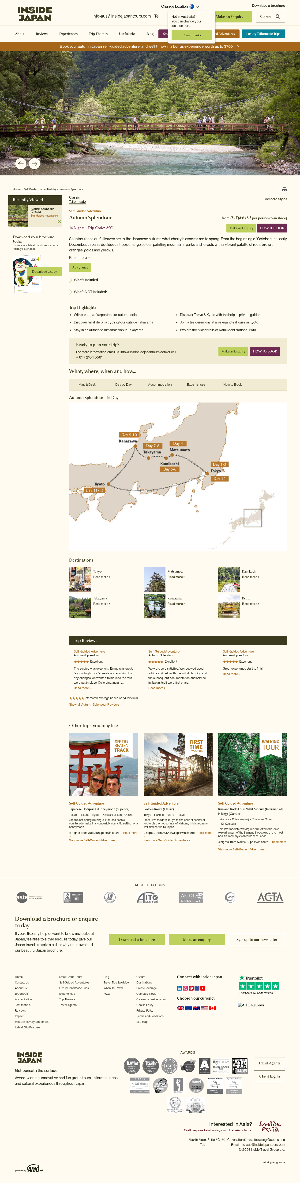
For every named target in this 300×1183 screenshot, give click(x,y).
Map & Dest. (87, 384)
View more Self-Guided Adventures (92, 840)
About (19, 34)
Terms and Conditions (150, 1016)
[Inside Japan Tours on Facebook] (197, 988)
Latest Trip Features (27, 1027)
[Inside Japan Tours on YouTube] (202, 988)
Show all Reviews (94, 704)
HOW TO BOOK (272, 228)
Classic (77, 199)
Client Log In (269, 1076)
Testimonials (22, 1005)
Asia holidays (213, 1130)
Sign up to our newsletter (256, 939)
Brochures (21, 993)
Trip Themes (98, 34)
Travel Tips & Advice (116, 982)
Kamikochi (249, 571)
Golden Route (153, 809)
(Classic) (36, 211)
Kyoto (246, 598)
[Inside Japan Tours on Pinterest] (191, 988)
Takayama (100, 598)
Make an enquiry (197, 939)
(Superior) (122, 809)
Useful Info (127, 34)
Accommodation (160, 384)
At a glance (80, 267)
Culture (140, 977)
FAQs (107, 993)
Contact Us (22, 982)
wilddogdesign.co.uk (274, 1162)
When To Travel (113, 988)
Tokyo (97, 571)
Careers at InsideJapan (150, 999)
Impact (19, 1016)
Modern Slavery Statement (32, 1021)
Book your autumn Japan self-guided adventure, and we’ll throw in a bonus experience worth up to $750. (146, 46)
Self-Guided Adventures (218, 33)
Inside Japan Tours (35, 12)
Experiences (68, 34)
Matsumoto (176, 571)
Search (265, 16)
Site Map (141, 1021)
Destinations (144, 982)
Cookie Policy (144, 1005)
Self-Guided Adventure (89, 651)
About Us (21, 988)
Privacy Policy (144, 1010)
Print (284, 189)
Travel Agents (68, 1005)
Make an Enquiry (230, 16)
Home (17, 189)
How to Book (232, 384)
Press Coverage (146, 988)
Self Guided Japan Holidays (41, 189)
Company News (146, 993)
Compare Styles (275, 199)
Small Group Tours (70, 977)
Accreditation (23, 999)
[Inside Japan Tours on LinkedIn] (179, 988)
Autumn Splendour (71, 189)
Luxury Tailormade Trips (263, 33)
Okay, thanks (192, 35)
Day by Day (123, 384)
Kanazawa (174, 598)
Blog (150, 34)
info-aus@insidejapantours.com (122, 16)
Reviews (42, 34)
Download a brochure (268, 6)
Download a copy (44, 271)
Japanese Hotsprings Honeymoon (92, 809)
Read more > (79, 257)
